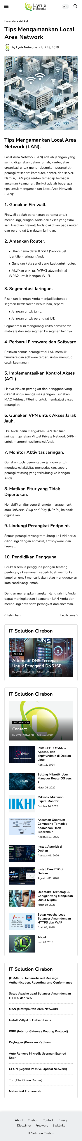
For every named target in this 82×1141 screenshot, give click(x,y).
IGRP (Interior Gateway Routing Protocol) (38, 1031)
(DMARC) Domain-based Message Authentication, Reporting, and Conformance (40, 980)
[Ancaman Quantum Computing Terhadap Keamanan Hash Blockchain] (22, 826)
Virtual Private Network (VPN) (54, 436)
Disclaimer (24, 1125)
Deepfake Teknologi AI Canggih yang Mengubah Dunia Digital (55, 896)
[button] (6, 6)
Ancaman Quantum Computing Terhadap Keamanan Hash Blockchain (52, 826)
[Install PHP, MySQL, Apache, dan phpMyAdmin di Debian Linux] (22, 754)
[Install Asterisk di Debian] (22, 853)
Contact (48, 1120)
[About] (22, 944)
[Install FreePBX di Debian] (22, 876)
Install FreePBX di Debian (50, 871)
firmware (10, 357)
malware (10, 331)
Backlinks (58, 1125)
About (42, 937)
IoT (52, 318)
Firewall (10, 214)
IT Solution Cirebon (41, 1133)
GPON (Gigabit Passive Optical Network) (38, 1069)
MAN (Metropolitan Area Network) (33, 1009)
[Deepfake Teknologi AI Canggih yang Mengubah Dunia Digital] (22, 898)
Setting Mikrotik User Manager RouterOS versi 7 (55, 778)
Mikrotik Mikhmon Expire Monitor (50, 799)
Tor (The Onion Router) (25, 1080)
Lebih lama (67, 615)
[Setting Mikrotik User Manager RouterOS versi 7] (22, 781)
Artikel (23, 21)
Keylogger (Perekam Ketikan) (30, 1042)
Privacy (62, 1120)
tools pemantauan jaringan (38, 462)
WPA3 (42, 270)
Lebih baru (14, 615)
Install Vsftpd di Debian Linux (30, 1020)
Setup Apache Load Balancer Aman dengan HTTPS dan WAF (54, 919)
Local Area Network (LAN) (23, 157)
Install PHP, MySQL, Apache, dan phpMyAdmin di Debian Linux (54, 754)
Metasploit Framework (25, 1091)
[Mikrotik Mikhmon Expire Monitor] (22, 803)
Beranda (10, 21)
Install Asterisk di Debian (50, 849)
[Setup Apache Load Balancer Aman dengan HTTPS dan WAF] (22, 921)
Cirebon (33, 1120)
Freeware (41, 1125)
